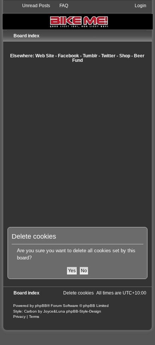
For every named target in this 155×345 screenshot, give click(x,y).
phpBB (41, 306)
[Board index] (77, 16)
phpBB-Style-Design (83, 311)
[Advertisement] (77, 144)
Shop (124, 56)
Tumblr (90, 56)
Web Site (44, 56)
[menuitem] (32, 5)
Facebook (68, 56)
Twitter (108, 56)
